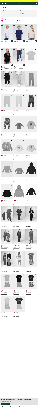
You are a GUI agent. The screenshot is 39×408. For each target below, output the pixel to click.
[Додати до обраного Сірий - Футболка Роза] (36, 49)
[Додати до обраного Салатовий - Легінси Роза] (24, 95)
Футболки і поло (5, 10)
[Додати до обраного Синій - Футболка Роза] (24, 26)
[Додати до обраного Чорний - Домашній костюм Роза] (24, 275)
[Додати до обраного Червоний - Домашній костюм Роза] (24, 297)
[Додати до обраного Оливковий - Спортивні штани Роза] (24, 73)
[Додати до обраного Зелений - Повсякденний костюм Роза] (11, 207)
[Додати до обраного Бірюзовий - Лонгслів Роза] (24, 163)
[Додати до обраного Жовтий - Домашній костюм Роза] (11, 297)
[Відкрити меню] (11, 407)
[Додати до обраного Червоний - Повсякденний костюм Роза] (24, 207)
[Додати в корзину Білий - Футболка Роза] (12, 41)
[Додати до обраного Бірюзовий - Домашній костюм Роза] (11, 275)
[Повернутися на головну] (4, 3)
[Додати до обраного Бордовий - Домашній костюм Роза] (36, 275)
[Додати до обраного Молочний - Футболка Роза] (36, 26)
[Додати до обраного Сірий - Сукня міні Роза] (36, 118)
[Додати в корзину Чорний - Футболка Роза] (12, 65)
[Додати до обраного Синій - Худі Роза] (36, 163)
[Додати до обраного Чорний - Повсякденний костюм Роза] (36, 207)
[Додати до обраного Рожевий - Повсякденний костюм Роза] (24, 252)
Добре (5, 403)
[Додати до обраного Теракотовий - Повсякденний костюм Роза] (11, 230)
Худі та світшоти (23, 10)
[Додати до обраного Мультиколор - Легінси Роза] (11, 118)
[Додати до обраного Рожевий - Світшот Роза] (36, 140)
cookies (12, 399)
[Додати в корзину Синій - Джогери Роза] (24, 65)
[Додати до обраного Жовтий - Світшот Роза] (24, 140)
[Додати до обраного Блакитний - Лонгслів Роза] (11, 163)
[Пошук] (37, 3)
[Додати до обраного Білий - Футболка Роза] (11, 26)
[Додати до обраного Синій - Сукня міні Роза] (24, 118)
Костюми (22, 13)
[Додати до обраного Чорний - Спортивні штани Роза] (11, 73)
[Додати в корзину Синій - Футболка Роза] (24, 41)
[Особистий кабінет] (36, 407)
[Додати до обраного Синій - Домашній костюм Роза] (36, 252)
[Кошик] (19, 407)
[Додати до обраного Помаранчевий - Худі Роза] (24, 185)
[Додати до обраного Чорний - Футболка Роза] (11, 49)
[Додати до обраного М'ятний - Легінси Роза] (11, 95)
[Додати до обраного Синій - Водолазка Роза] (36, 185)
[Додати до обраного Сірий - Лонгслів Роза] (11, 140)
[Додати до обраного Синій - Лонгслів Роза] (11, 185)
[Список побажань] (28, 407)
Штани (3, 13)
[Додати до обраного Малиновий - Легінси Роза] (36, 95)
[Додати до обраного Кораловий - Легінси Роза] (36, 73)
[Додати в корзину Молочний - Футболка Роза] (36, 41)
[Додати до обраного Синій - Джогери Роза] (24, 49)
